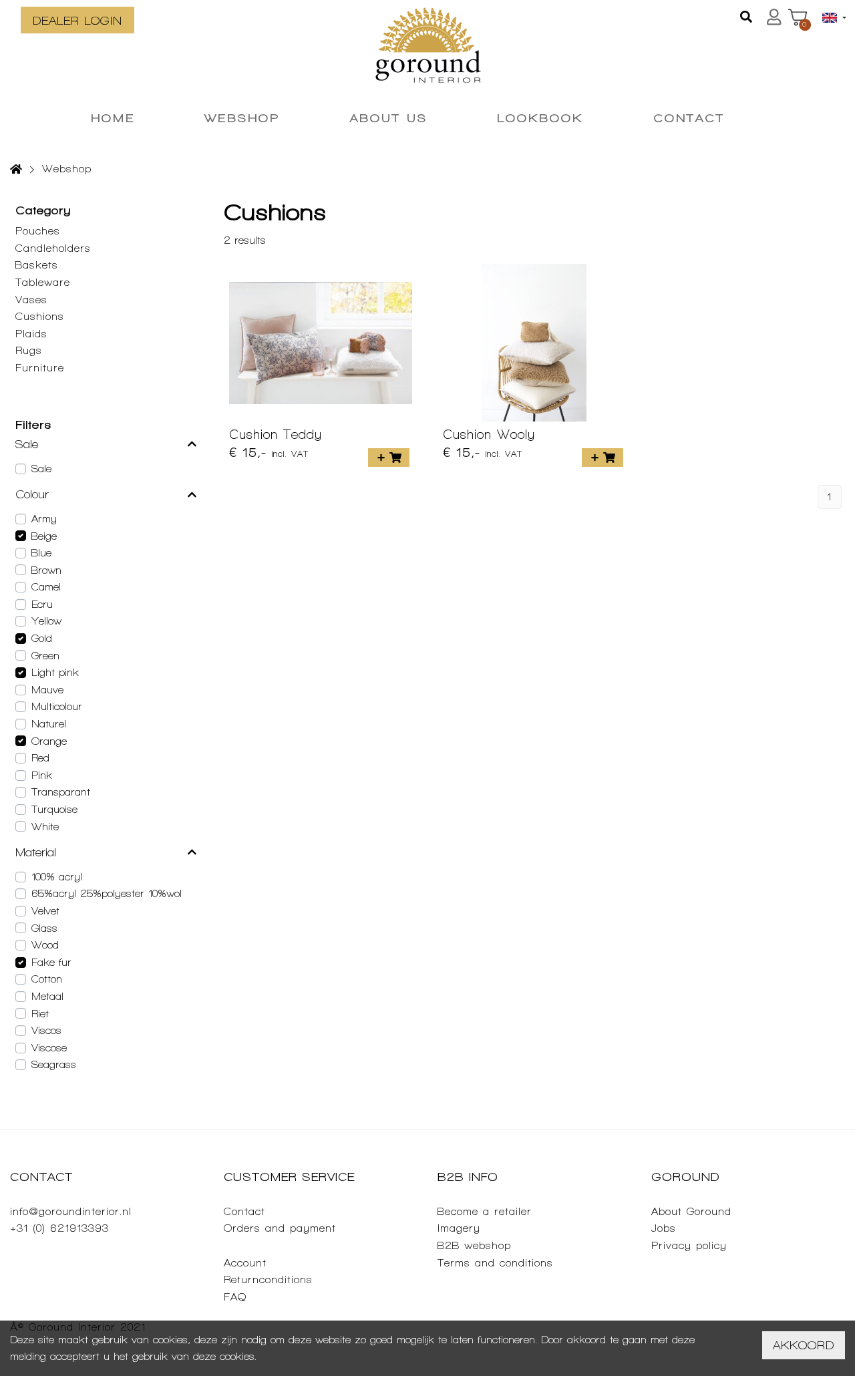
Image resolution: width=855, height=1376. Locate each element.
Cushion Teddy (275, 434)
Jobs (663, 1228)
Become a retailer (485, 1211)
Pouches (37, 230)
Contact (244, 1211)
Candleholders (53, 248)
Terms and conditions (495, 1262)
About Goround (691, 1211)
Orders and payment (280, 1228)
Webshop (67, 168)
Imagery (459, 1228)
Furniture (39, 367)
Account (245, 1262)
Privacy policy (689, 1245)
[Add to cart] (388, 457)
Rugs (28, 350)
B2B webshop (474, 1245)
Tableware (42, 282)
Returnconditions (268, 1279)
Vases (31, 299)
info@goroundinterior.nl (71, 1211)
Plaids (31, 333)
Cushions (39, 316)
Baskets (36, 265)
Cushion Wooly (489, 434)
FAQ (235, 1297)
